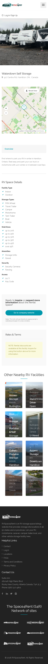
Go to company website (24, 313)
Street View (33, 91)
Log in (6, 550)
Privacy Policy (10, 566)
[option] (24, 41)
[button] (6, 108)
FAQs (6, 558)
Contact (7, 546)
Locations (8, 554)
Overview (9, 149)
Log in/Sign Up (11, 15)
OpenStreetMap (31, 131)
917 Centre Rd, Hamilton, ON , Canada (20, 77)
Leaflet (21, 131)
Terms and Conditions (13, 562)
